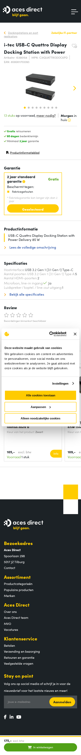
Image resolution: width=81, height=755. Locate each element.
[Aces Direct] (22, 12)
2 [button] (29, 108)
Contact (9, 567)
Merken (9, 595)
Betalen (9, 645)
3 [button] (33, 108)
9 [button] (56, 108)
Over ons (10, 611)
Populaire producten (18, 590)
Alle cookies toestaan (40, 395)
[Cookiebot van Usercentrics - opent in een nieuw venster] (50, 334)
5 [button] (40, 108)
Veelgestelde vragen (18, 663)
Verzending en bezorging (22, 651)
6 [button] (44, 108)
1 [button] (25, 108)
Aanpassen (38, 407)
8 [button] (52, 108)
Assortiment (17, 577)
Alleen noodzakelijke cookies (40, 418)
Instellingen (60, 383)
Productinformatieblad (23, 153)
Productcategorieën (18, 583)
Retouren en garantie (19, 657)
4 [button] (37, 108)
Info (55, 453)
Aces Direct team (16, 617)
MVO (7, 623)
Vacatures (11, 629)
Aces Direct (16, 604)
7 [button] (48, 108)
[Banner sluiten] (75, 334)
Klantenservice (20, 638)
